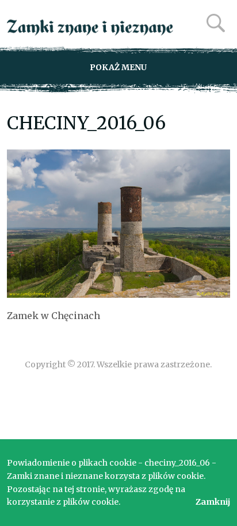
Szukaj (215, 23)
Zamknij (213, 502)
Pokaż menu (118, 67)
